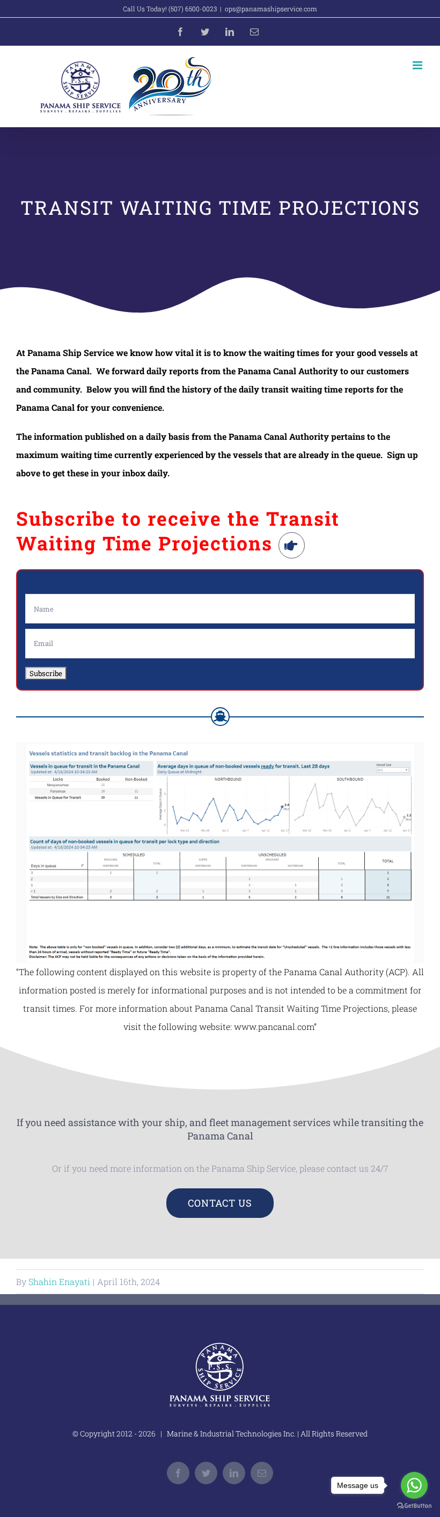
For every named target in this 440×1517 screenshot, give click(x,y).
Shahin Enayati (59, 1281)
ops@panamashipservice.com (271, 8)
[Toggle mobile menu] (418, 65)
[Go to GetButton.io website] (414, 1506)
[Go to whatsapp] (414, 1485)
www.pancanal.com (274, 1026)
